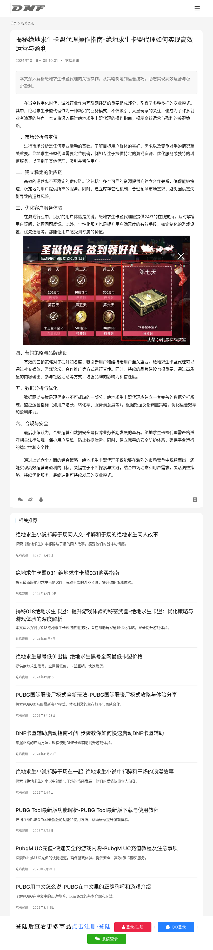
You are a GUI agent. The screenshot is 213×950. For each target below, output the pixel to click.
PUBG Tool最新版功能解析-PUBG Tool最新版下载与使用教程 (87, 810)
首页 (13, 23)
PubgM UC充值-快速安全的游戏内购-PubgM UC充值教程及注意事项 (97, 848)
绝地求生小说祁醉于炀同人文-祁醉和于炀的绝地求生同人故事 (87, 535)
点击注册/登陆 (91, 926)
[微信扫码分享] (20, 499)
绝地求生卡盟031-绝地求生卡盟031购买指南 (67, 573)
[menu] (197, 8)
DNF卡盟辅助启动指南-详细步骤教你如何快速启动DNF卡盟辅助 (90, 733)
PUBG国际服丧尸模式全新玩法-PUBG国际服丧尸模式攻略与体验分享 (96, 695)
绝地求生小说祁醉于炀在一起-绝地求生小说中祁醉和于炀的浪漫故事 (95, 772)
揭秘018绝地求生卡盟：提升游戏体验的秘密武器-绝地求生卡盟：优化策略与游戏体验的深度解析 (104, 615)
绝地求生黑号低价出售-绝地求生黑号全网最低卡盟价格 (79, 657)
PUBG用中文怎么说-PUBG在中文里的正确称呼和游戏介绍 (83, 887)
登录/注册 (134, 927)
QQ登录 (178, 927)
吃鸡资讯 (72, 60)
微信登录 (109, 938)
